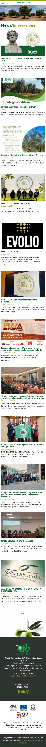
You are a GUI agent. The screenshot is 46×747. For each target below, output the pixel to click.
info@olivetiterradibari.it (25, 676)
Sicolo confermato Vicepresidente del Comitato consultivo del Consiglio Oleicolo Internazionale (22, 397)
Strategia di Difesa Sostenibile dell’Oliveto (20, 107)
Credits (23, 743)
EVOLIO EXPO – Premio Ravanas (15, 203)
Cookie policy (24, 740)
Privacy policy (36, 740)
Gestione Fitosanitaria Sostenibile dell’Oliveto (22, 155)
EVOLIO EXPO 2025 (9, 251)
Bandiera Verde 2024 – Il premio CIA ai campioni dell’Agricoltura (22, 445)
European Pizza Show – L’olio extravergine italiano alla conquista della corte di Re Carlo (21, 349)
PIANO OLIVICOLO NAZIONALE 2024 (17, 541)
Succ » (23, 613)
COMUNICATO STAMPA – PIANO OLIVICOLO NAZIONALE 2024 (21, 590)
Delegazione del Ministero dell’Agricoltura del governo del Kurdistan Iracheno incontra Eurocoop (22, 494)
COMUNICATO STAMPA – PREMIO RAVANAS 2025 (21, 59)
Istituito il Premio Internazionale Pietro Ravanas (19, 301)
